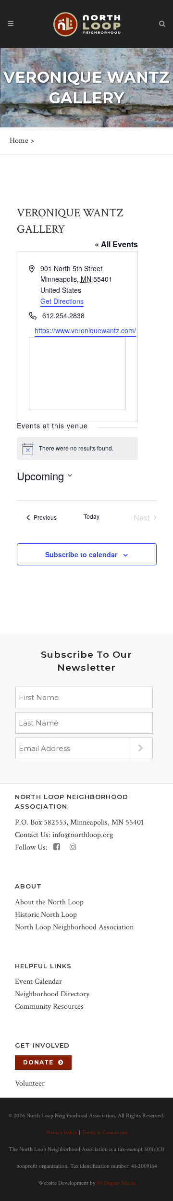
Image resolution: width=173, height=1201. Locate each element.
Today (91, 516)
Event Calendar (38, 981)
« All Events (116, 244)
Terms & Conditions (104, 1132)
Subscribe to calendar (81, 554)
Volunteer (30, 1083)
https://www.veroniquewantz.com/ (85, 330)
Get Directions (62, 301)
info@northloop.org (82, 835)
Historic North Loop (46, 915)
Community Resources (49, 1006)
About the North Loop (49, 902)
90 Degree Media (116, 1183)
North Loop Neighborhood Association (74, 927)
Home (19, 141)
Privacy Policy (61, 1132)
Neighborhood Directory (52, 994)
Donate (38, 1062)
